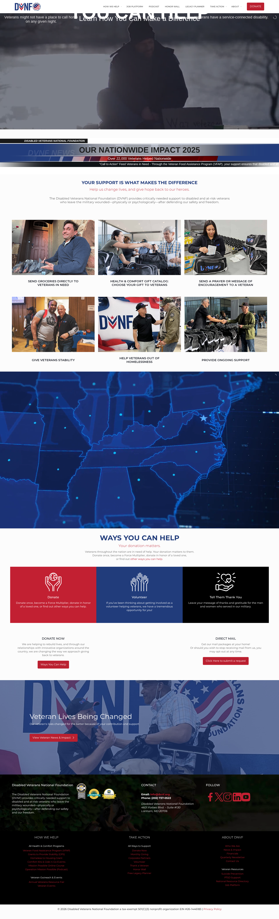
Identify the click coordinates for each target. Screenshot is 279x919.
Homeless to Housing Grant (46, 858)
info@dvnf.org (160, 794)
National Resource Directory (232, 881)
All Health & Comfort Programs (46, 846)
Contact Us (232, 861)
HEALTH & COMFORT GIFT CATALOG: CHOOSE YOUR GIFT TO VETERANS (139, 283)
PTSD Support (232, 877)
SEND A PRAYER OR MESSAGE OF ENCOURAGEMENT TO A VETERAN (225, 283)
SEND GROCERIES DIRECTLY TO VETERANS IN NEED (53, 283)
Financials (232, 853)
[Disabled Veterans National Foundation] (29, 6)
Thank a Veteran (139, 865)
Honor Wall (139, 869)
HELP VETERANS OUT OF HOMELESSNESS (139, 360)
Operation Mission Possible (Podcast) (46, 869)
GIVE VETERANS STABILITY (53, 360)
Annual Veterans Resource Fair (46, 882)
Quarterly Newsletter (232, 857)
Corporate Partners (139, 858)
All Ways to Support (139, 846)
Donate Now (139, 850)
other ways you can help (146, 559)
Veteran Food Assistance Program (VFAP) (46, 850)
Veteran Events (46, 885)
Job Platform (232, 885)
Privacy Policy (212, 909)
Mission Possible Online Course (46, 865)
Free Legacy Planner (139, 873)
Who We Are (232, 846)
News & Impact (232, 849)
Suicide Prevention (232, 873)
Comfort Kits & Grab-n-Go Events (46, 861)
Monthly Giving (139, 854)
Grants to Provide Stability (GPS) (46, 854)
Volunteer (139, 861)
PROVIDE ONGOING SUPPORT (226, 360)
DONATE (255, 6)
